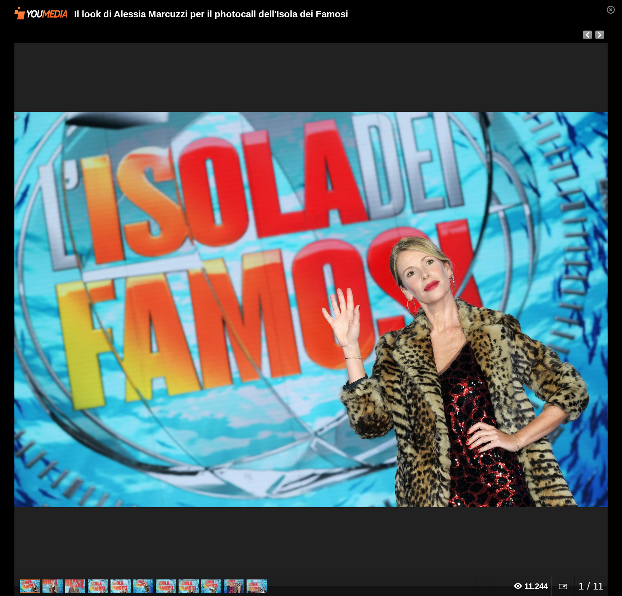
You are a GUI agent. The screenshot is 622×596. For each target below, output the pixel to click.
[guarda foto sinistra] (73, 309)
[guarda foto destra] (370, 309)
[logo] (40, 13)
